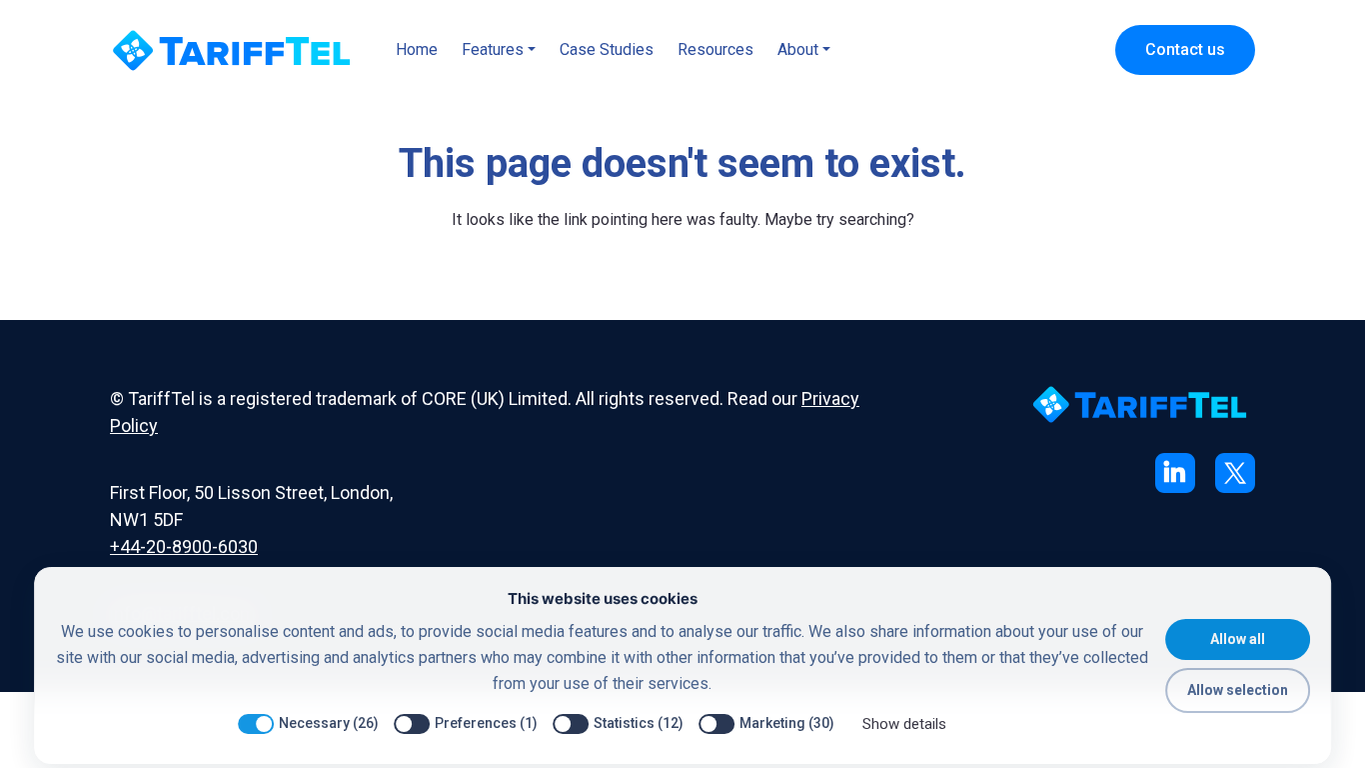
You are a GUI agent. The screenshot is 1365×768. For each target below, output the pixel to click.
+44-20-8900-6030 (184, 546)
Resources (715, 49)
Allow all (1237, 639)
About (797, 49)
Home (417, 49)
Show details (904, 724)
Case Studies (607, 49)
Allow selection (1237, 690)
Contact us (1185, 49)
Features (493, 49)
